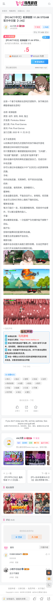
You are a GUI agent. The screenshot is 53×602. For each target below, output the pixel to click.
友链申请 (11, 588)
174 (37, 443)
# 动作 (43, 379)
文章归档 (21, 588)
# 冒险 (26, 379)
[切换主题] (49, 585)
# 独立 (17, 379)
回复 (16, 562)
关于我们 (41, 588)
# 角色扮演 (9, 383)
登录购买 (40, 61)
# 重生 (27, 392)
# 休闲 (34, 379)
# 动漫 (20, 383)
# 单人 (8, 379)
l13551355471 (16, 554)
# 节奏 (34, 388)
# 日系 (26, 388)
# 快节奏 (9, 392)
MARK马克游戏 (25, 592)
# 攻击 (18, 392)
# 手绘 (8, 388)
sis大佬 (13, 26)
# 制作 (38, 383)
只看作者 (44, 547)
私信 (47, 27)
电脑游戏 (12, 11)
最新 (6, 547)
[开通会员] (49, 572)
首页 (5, 11)
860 (25, 443)
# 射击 (29, 383)
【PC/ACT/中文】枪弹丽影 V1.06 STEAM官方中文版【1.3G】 (26, 18)
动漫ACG (21, 11)
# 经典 (17, 388)
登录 (20, 537)
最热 (12, 547)
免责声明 (31, 588)
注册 (36, 537)
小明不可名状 (15, 569)
